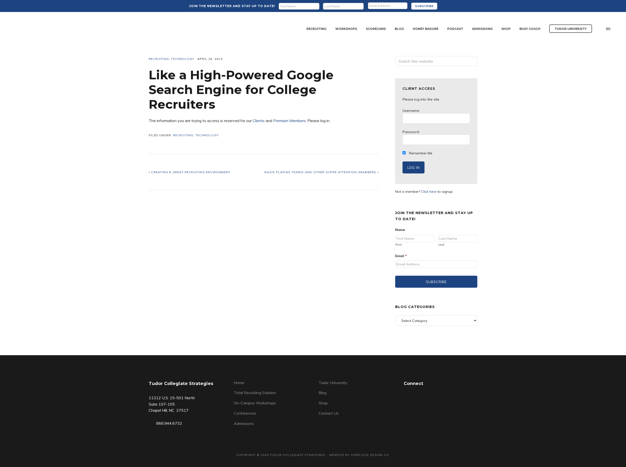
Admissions (244, 423)
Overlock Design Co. (370, 455)
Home (239, 382)
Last (441, 244)
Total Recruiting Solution (255, 392)
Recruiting (159, 59)
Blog (322, 392)
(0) (608, 29)
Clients (259, 120)
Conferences (245, 413)
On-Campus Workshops (255, 402)
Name (400, 230)
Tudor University (333, 382)
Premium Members (289, 120)
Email (401, 256)
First (398, 244)
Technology (182, 59)
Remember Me (420, 153)
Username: (411, 110)
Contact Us (329, 413)
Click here (428, 191)
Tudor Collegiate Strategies (40, 29)
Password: (411, 132)
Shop (323, 402)
